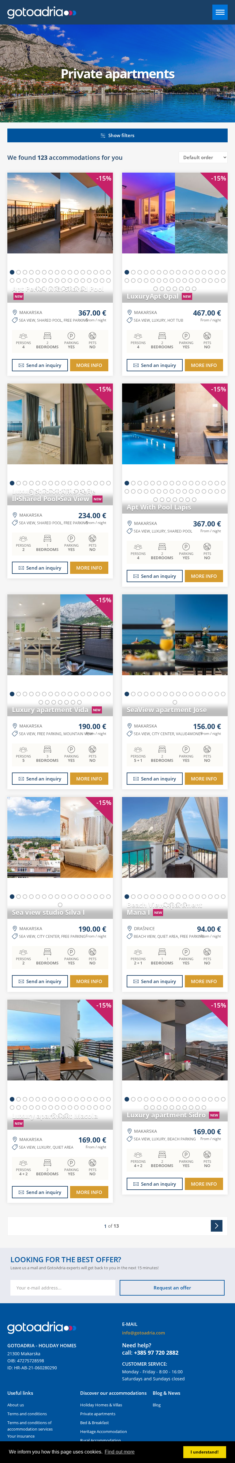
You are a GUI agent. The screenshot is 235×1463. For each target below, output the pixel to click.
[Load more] (215, 1226)
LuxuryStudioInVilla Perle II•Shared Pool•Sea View (56, 495)
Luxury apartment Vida (56, 709)
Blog (157, 1405)
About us (15, 1405)
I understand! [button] (205, 1452)
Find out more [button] (120, 1451)
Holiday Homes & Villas (101, 1405)
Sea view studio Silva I (48, 912)
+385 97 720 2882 (156, 1352)
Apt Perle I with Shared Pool (58, 292)
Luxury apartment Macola (55, 1119)
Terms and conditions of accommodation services (30, 1426)
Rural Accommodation (100, 1440)
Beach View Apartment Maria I (164, 908)
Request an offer (172, 1288)
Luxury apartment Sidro (172, 1114)
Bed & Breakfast (94, 1422)
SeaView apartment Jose (167, 709)
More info (89, 365)
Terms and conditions (27, 1413)
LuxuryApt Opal (159, 296)
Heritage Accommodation (103, 1431)
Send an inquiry (43, 365)
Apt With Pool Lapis (159, 507)
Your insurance (21, 1436)
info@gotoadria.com (143, 1333)
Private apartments (97, 1413)
